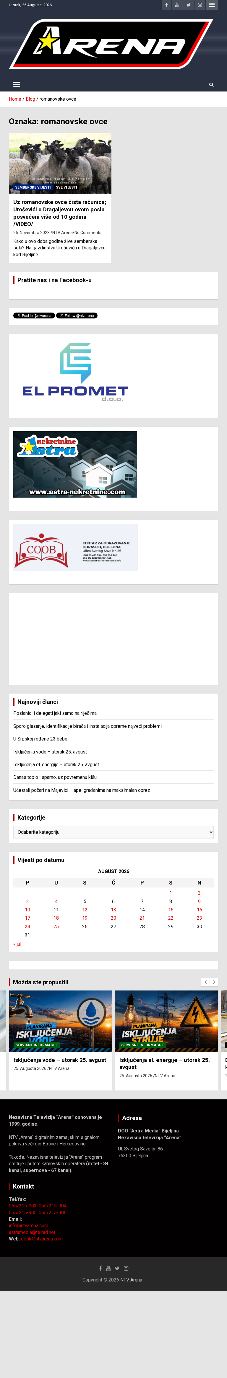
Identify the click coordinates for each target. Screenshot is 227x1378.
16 (199, 910)
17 (27, 918)
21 (142, 918)
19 (84, 918)
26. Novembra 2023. (32, 232)
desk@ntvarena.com (42, 1239)
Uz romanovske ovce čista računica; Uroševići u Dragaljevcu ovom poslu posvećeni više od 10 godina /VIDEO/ (59, 213)
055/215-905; (24, 1212)
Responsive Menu (212, 5)
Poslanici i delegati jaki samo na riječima (55, 713)
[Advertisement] (113, 639)
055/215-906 (53, 1212)
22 (171, 918)
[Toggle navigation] (16, 84)
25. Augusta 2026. (30, 1068)
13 (113, 910)
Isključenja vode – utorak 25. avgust (50, 752)
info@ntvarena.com (28, 1225)
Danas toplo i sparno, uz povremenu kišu (55, 777)
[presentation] (205, 982)
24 (27, 926)
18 (56, 918)
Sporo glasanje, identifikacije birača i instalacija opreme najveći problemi (87, 726)
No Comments (87, 232)
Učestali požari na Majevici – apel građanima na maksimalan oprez (81, 790)
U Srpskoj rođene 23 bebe (40, 739)
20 (113, 918)
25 (56, 926)
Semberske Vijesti (33, 187)
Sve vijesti (66, 187)
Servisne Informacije (37, 1045)
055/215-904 (53, 1206)
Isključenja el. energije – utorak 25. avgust (56, 764)
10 (27, 910)
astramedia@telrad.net (32, 1232)
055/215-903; (24, 1206)
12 (84, 910)
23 (199, 918)
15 (171, 910)
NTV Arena (62, 232)
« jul (17, 944)
